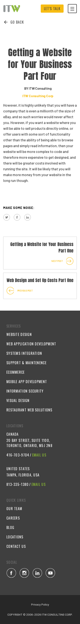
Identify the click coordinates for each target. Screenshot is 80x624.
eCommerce (15, 372)
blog (10, 527)
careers (13, 518)
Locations (14, 536)
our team (14, 508)
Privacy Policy (40, 604)
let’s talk (52, 8)
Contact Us (16, 546)
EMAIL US (39, 455)
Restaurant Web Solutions (29, 409)
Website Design (19, 334)
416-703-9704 (17, 455)
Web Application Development (31, 343)
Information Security (25, 391)
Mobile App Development (26, 381)
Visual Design (18, 400)
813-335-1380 (17, 484)
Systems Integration (24, 353)
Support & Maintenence (26, 362)
